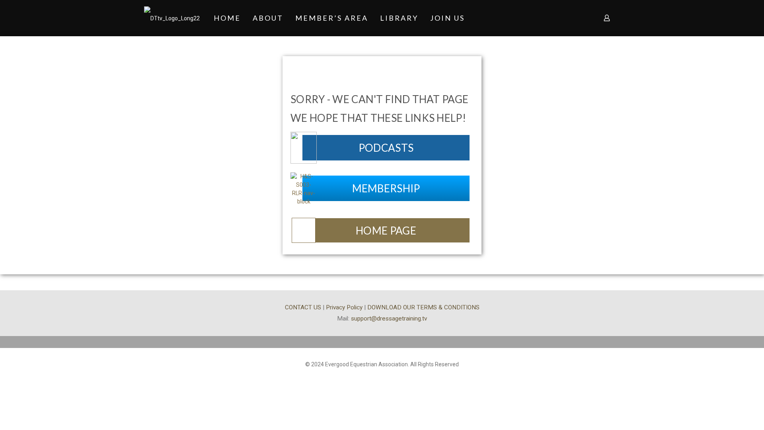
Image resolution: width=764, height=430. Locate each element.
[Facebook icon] (382, 376)
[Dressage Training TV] (172, 18)
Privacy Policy (344, 307)
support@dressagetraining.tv (389, 318)
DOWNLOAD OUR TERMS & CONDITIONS (423, 307)
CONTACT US (303, 307)
